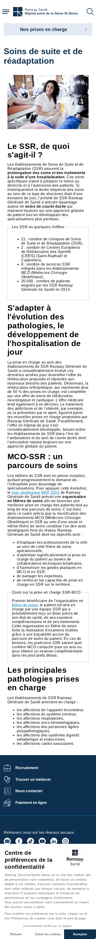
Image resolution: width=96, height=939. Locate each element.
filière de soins (25, 605)
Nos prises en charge (43, 29)
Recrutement (26, 768)
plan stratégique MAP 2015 (35, 492)
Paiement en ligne (31, 803)
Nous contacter (29, 791)
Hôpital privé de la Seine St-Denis (51, 13)
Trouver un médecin (33, 779)
